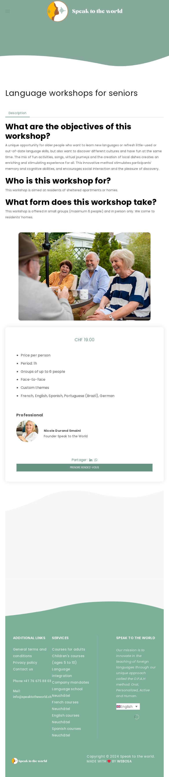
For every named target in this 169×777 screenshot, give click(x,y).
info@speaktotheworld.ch (32, 697)
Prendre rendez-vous (84, 467)
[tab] (17, 113)
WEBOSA (124, 761)
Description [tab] (17, 113)
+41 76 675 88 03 (37, 681)
